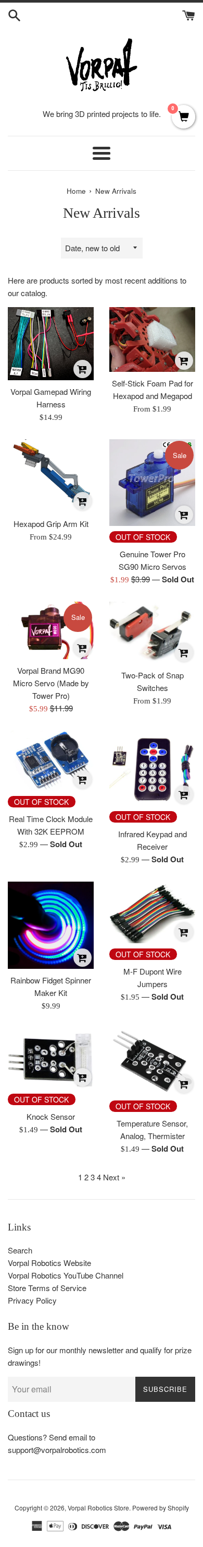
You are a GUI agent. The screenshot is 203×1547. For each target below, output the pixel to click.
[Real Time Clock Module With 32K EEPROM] (51, 761)
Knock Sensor (51, 1116)
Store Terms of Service (47, 1287)
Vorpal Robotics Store (98, 1507)
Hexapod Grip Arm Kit (51, 523)
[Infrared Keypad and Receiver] (152, 768)
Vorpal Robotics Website (49, 1262)
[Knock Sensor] (51, 1058)
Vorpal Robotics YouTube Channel (65, 1275)
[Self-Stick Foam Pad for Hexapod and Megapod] (152, 339)
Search (20, 1250)
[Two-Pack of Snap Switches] (152, 633)
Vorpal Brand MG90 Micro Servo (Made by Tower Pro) (51, 683)
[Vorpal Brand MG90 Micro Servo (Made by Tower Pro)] (51, 630)
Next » (114, 1176)
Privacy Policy (32, 1300)
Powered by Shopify (160, 1507)
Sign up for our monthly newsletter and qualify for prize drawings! (100, 1356)
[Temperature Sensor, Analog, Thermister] (152, 1061)
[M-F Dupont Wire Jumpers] (152, 912)
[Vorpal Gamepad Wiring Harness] (51, 343)
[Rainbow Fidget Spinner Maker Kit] (51, 925)
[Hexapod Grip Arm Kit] (51, 475)
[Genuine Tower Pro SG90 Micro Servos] (152, 482)
